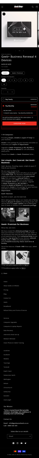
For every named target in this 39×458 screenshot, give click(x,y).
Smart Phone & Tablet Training (14, 343)
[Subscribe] (30, 436)
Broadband (7, 306)
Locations (7, 350)
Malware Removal (9, 339)
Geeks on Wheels (16, 454)
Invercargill (7, 400)
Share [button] (5, 273)
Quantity (3, 88)
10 (4, 84)
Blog (5, 294)
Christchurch (8, 387)
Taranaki (6, 367)
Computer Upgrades (10, 322)
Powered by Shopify (26, 454)
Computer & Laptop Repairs (13, 326)
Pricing (6, 290)
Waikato (6, 359)
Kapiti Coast (8, 371)
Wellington (7, 379)
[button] (2, 7)
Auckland (7, 355)
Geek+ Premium (17, 73)
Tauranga (7, 363)
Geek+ (5, 73)
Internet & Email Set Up (11, 334)
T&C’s (26, 265)
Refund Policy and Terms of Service (15, 310)
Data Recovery (8, 330)
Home (5, 281)
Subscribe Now (19, 123)
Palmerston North (9, 375)
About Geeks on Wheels (11, 286)
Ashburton (7, 392)
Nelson (6, 383)
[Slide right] (23, 51)
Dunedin (6, 396)
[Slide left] (16, 51)
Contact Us (7, 298)
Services (6, 318)
